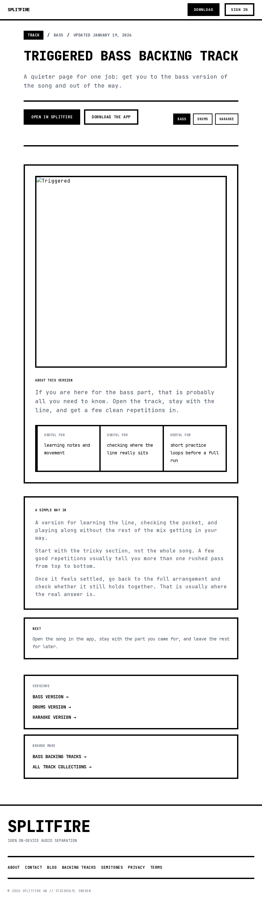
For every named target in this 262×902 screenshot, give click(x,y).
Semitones (112, 867)
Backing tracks (79, 867)
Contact (33, 867)
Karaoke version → (54, 717)
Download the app (111, 117)
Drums (202, 119)
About (14, 867)
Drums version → (52, 707)
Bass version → (50, 697)
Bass (182, 119)
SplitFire (19, 9)
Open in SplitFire (52, 117)
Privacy (136, 867)
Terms (156, 867)
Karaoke (227, 119)
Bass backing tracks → (59, 756)
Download (203, 9)
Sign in (239, 9)
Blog (52, 867)
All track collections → (62, 767)
